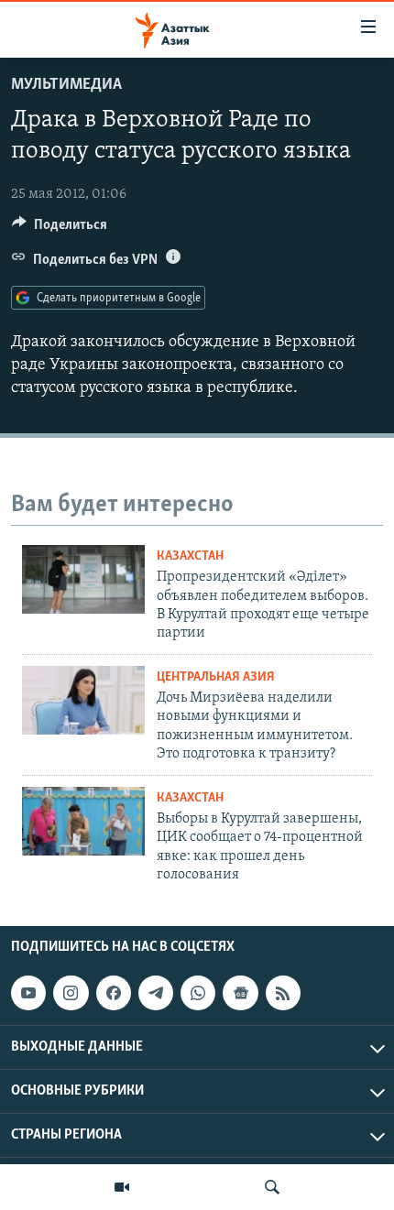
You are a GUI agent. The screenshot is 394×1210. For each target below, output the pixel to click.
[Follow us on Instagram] (70, 993)
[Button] (59, 229)
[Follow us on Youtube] (28, 993)
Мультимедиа (66, 85)
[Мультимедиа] (121, 1187)
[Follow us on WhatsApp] (198, 993)
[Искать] (272, 1187)
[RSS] (283, 993)
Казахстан (190, 556)
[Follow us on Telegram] (155, 993)
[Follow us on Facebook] (113, 993)
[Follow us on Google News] (240, 993)
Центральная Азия (216, 677)
